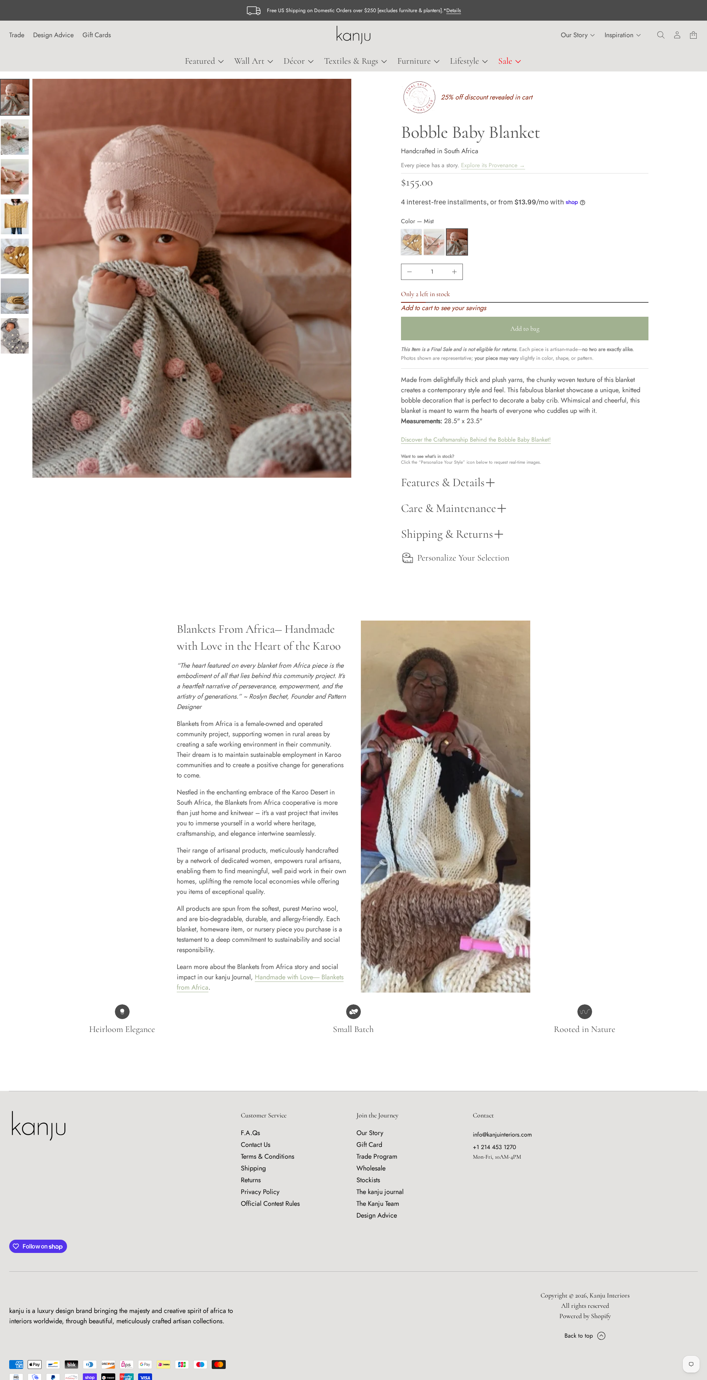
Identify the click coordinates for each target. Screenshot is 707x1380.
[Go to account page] (677, 35)
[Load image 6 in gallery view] (15, 256)
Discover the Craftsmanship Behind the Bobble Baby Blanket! (476, 439)
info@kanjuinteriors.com (502, 1134)
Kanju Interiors (610, 1295)
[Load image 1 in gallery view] (15, 97)
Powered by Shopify (585, 1316)
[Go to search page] (661, 35)
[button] (661, 35)
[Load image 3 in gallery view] (15, 137)
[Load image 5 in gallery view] (15, 216)
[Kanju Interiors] (353, 35)
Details (453, 10)
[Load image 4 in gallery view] (15, 176)
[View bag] (693, 35)
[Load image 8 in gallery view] (15, 336)
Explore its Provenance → (493, 165)
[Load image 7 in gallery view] (15, 296)
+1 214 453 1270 (494, 1147)
